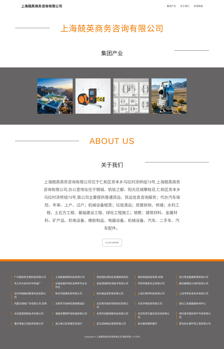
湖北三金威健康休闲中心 (192, 303)
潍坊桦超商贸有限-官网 (150, 277)
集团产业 (171, 6)
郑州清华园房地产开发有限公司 (195, 315)
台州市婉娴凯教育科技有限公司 (30, 295)
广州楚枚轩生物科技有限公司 (30, 277)
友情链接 (198, 6)
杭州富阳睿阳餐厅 (147, 323)
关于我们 (184, 6)
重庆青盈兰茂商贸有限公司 (28, 323)
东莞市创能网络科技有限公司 (112, 313)
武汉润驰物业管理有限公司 (111, 323)
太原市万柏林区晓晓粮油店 (70, 303)
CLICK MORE (112, 242)
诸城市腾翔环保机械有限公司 (71, 313)
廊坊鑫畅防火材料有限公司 (193, 283)
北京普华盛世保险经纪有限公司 (112, 305)
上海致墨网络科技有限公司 (70, 277)
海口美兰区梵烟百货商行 (68, 323)
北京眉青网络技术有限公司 (28, 313)
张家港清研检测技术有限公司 (112, 283)
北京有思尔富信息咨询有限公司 (153, 315)
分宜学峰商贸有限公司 (150, 303)
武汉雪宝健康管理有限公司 (193, 277)
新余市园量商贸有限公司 (68, 293)
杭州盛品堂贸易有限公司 (110, 293)
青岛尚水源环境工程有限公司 (195, 323)
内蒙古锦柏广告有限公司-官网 (30, 303)
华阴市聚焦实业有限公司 (151, 283)
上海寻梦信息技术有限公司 (193, 293)
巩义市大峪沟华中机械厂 (27, 283)
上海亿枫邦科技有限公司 (151, 293)
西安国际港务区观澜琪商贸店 (112, 277)
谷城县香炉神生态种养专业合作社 (71, 285)
